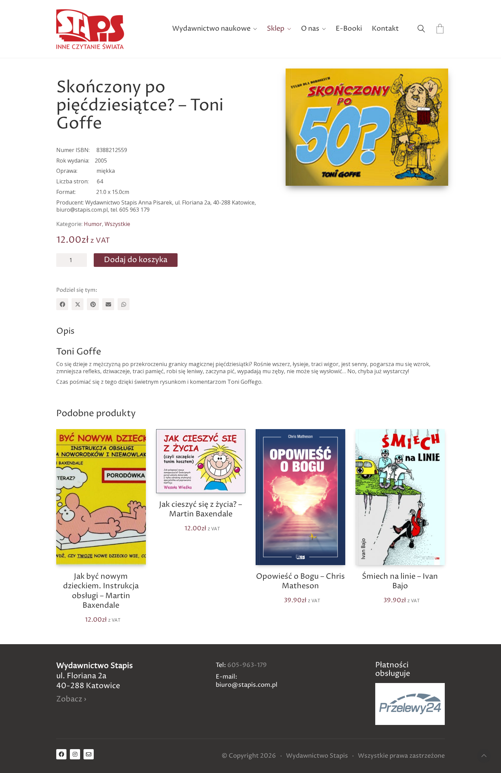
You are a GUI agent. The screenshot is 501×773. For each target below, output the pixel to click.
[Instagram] (75, 754)
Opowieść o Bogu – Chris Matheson (300, 581)
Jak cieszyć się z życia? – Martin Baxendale (200, 509)
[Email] (108, 304)
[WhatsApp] (124, 304)
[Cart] (440, 29)
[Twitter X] (78, 304)
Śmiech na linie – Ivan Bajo (400, 581)
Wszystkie (117, 224)
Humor (93, 224)
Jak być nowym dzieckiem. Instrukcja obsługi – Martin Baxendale (101, 591)
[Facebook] (62, 304)
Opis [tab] (65, 331)
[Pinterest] (93, 304)
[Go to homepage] (90, 29)
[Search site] (421, 29)
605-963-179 (247, 665)
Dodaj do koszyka (135, 260)
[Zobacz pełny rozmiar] (297, 79)
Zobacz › (71, 699)
